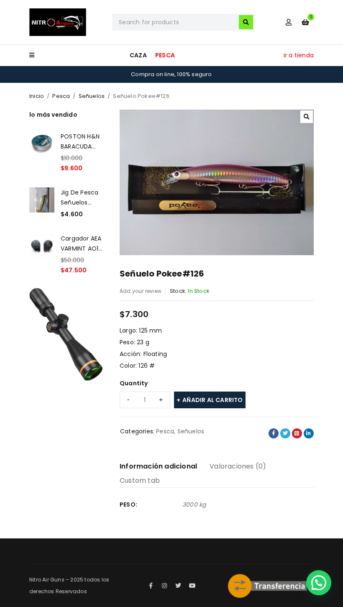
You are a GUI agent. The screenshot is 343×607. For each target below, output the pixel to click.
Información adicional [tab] (158, 466)
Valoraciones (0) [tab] (238, 466)
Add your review (140, 291)
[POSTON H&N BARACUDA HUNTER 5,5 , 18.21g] (41, 152)
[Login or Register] (288, 22)
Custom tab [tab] (140, 480)
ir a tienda (299, 55)
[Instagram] (164, 586)
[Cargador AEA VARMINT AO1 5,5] (41, 254)
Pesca (61, 96)
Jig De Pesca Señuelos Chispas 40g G (79, 197)
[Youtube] (192, 586)
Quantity (134, 383)
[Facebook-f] (150, 586)
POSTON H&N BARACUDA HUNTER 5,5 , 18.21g (80, 141)
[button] (306, 116)
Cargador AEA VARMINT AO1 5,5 (81, 243)
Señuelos (92, 96)
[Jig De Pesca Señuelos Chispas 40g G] (41, 203)
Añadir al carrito (212, 400)
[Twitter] (178, 586)
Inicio (36, 96)
